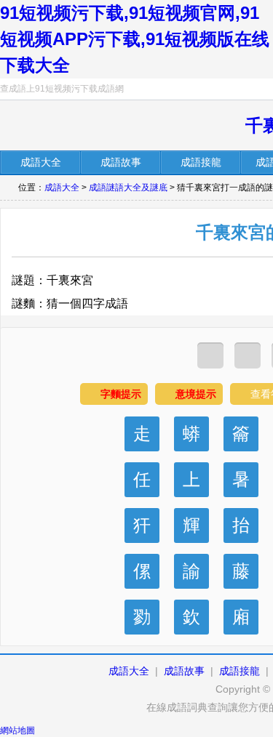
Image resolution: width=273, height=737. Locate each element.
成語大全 (61, 187)
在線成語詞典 (78, 126)
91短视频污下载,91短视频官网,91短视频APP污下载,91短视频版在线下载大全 (134, 39)
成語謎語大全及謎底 (128, 187)
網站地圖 (17, 730)
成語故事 (184, 671)
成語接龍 (239, 671)
